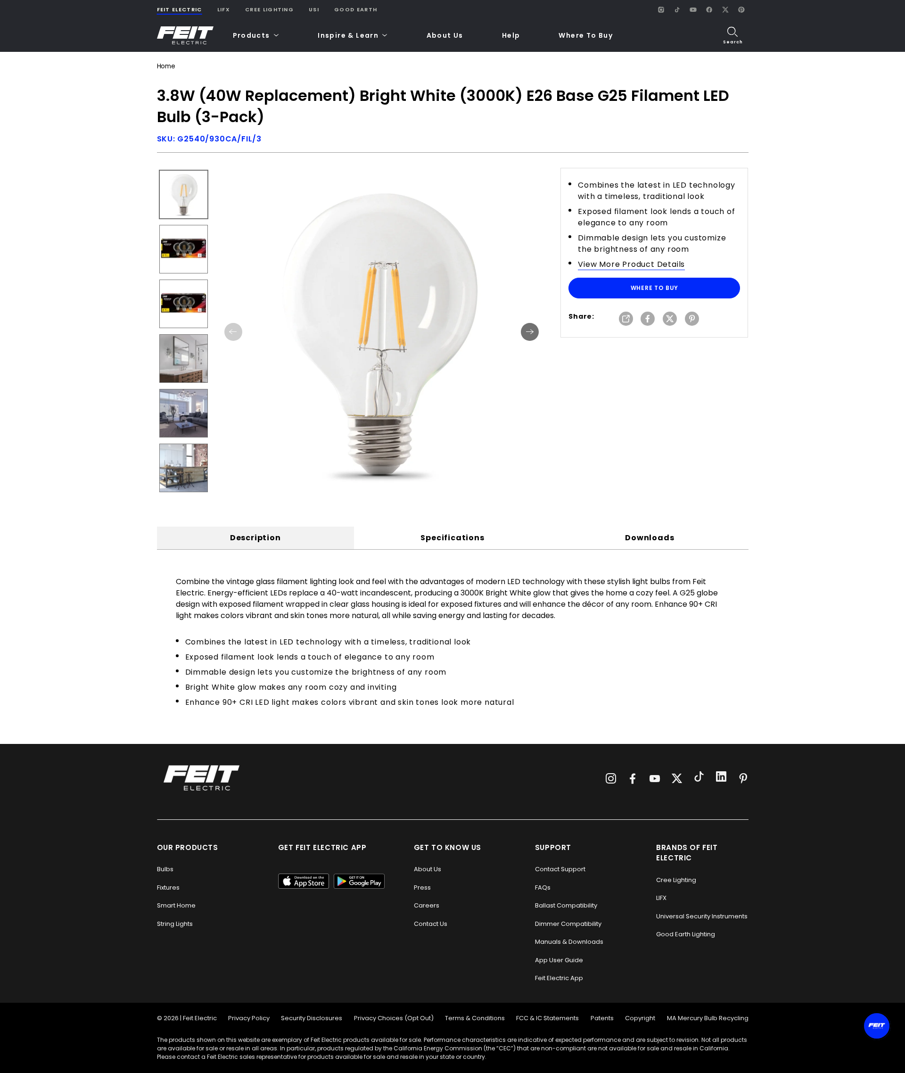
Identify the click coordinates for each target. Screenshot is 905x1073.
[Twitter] (677, 778)
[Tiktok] (699, 778)
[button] (256, 36)
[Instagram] (661, 9)
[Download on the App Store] (303, 881)
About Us (445, 35)
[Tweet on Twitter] (670, 319)
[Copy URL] (626, 319)
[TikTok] (677, 9)
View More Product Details (631, 264)
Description (255, 537)
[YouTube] (693, 9)
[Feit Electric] (185, 35)
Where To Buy (586, 35)
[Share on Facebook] (648, 319)
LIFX (223, 9)
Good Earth (355, 9)
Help (511, 35)
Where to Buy (655, 288)
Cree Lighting (269, 9)
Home (166, 66)
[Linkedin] (721, 778)
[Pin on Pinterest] (692, 319)
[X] (725, 9)
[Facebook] (709, 9)
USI (314, 9)
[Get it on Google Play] (359, 881)
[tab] (255, 538)
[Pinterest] (741, 9)
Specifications (452, 537)
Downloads (649, 537)
